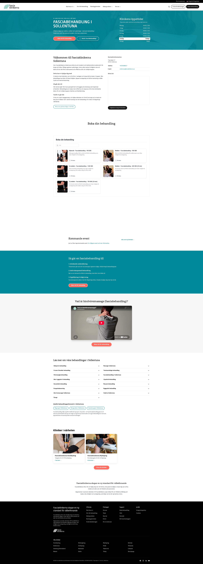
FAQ (121, 513)
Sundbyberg (56, 543)
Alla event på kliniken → (127, 239)
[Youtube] (149, 560)
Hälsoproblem (107, 6)
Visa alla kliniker (101, 467)
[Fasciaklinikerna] (11, 6)
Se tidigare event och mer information (98, 243)
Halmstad (81, 548)
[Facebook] (140, 560)
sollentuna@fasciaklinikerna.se (127, 69)
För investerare (180, 1)
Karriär (105, 516)
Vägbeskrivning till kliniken (117, 107)
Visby (104, 551)
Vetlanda (130, 545)
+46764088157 (123, 65)
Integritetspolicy (141, 510)
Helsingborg (81, 543)
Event (104, 519)
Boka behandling (193, 6)
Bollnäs (130, 543)
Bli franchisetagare (125, 519)
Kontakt (122, 516)
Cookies (138, 513)
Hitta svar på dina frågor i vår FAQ (64, 106)
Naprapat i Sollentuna (61, 408)
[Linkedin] (146, 560)
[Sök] (169, 6)
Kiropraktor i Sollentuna (78, 408)
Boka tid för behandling (64, 38)
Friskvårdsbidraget (178, 6)
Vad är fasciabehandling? (89, 38)
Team (104, 513)
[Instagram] (143, 560)
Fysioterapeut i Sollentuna (95, 408)
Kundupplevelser (95, 6)
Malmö (55, 551)
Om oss (117, 6)
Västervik (106, 548)
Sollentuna (56, 545)
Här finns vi (69, 6)
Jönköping (81, 545)
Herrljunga (131, 551)
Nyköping (106, 543)
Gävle (79, 551)
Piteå (104, 545)
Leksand (130, 548)
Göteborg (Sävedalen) (59, 548)
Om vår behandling (82, 6)
